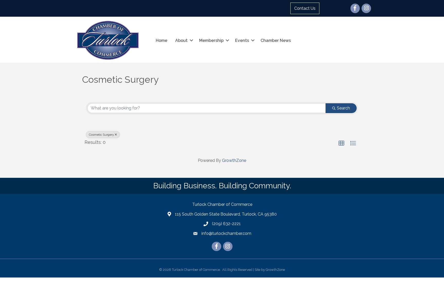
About (181, 40)
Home (161, 40)
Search (343, 108)
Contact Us (305, 8)
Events (242, 40)
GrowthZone (234, 160)
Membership (211, 40)
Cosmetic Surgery (101, 134)
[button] (341, 143)
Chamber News (276, 40)
